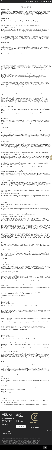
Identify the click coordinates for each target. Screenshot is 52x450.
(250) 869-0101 (5, 428)
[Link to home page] (5, 1)
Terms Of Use (44, 430)
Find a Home (18, 418)
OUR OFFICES (5, 424)
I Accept (45, 447)
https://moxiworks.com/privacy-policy (27, 364)
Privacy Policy (18, 422)
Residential (29, 2)
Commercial (37, 2)
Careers (17, 420)
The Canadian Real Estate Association (14, 441)
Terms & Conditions (19, 421)
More (43, 2)
